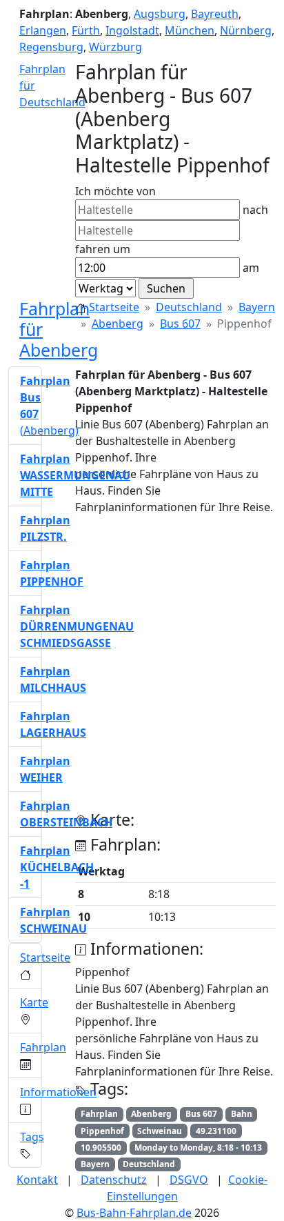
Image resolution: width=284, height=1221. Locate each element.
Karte (34, 1002)
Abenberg (117, 323)
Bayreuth (215, 13)
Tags (32, 1136)
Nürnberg (246, 30)
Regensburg (51, 46)
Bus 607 (180, 323)
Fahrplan (43, 1047)
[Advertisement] (142, 668)
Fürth (86, 30)
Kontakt (37, 1179)
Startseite (114, 307)
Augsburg (159, 13)
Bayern (257, 307)
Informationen (58, 1092)
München (189, 30)
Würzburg (115, 46)
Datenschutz (114, 1179)
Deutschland (189, 307)
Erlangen (42, 30)
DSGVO (189, 1179)
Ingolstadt (132, 30)
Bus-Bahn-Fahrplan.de (134, 1212)
